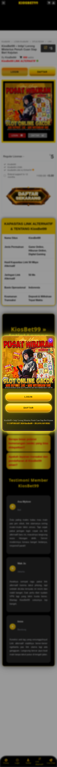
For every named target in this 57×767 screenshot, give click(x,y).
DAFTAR (29, 408)
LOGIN (28, 397)
